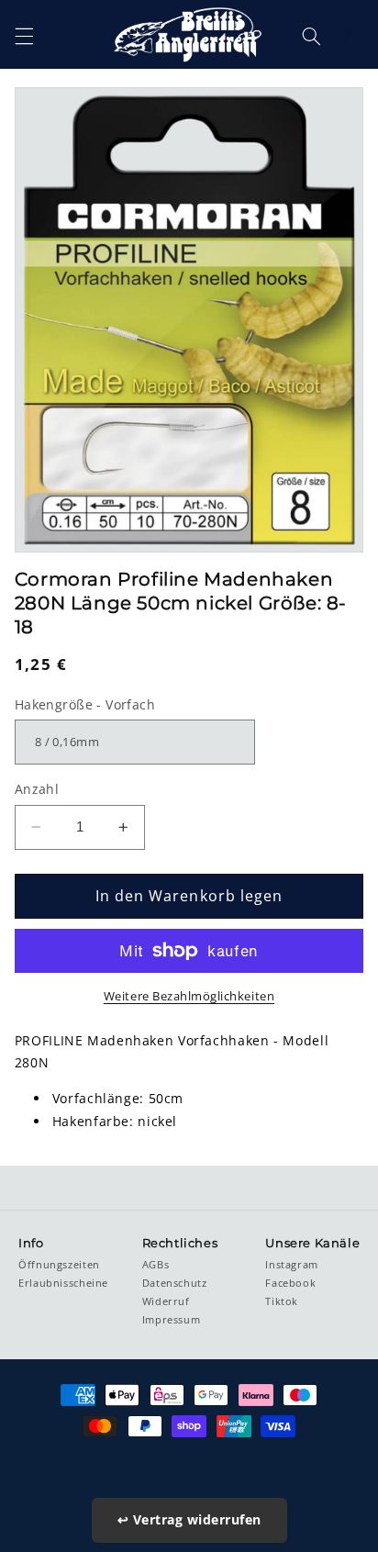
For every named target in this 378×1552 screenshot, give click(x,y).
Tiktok (281, 1301)
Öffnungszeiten (59, 1264)
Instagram (291, 1264)
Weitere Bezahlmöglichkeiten (189, 996)
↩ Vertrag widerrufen (189, 1519)
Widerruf (166, 1301)
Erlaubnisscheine (63, 1283)
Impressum (171, 1319)
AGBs (156, 1264)
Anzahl (37, 789)
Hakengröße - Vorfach (85, 704)
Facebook (290, 1283)
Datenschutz (174, 1283)
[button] (24, 36)
